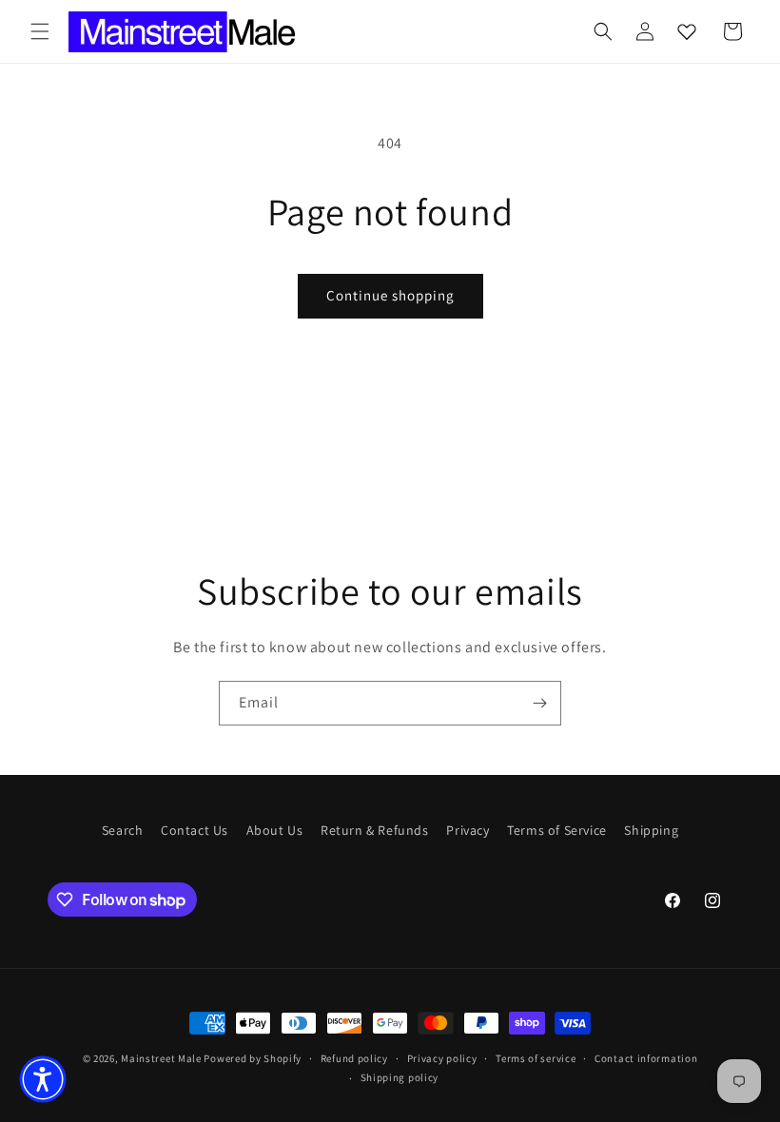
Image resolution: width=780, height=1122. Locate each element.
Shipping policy (400, 1077)
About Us (274, 830)
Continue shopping (390, 295)
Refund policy (354, 1058)
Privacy (467, 830)
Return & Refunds (375, 830)
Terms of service (535, 1058)
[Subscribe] (539, 703)
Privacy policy (442, 1058)
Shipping (651, 830)
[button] (40, 31)
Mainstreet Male (161, 1058)
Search (123, 830)
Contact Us (194, 830)
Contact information (646, 1058)
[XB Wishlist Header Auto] (687, 31)
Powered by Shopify (253, 1058)
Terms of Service (557, 830)
